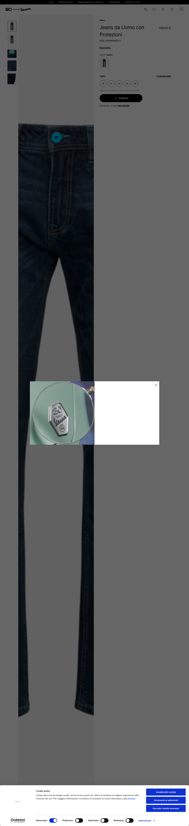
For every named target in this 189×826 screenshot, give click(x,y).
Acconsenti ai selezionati (166, 800)
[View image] (12, 26)
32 (111, 83)
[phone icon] (146, 9)
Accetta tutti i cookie (166, 792)
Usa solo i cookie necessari (166, 808)
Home (102, 20)
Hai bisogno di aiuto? (114, 105)
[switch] (79, 820)
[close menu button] (155, 385)
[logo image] (18, 9)
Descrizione (105, 48)
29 (103, 83)
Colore (102, 55)
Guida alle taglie (163, 76)
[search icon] (154, 9)
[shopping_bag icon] (172, 9)
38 (135, 83)
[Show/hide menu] (181, 9)
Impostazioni (145, 820)
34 (119, 83)
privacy (131, 798)
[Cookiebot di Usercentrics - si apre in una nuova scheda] (18, 821)
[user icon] (163, 9)
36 (127, 83)
